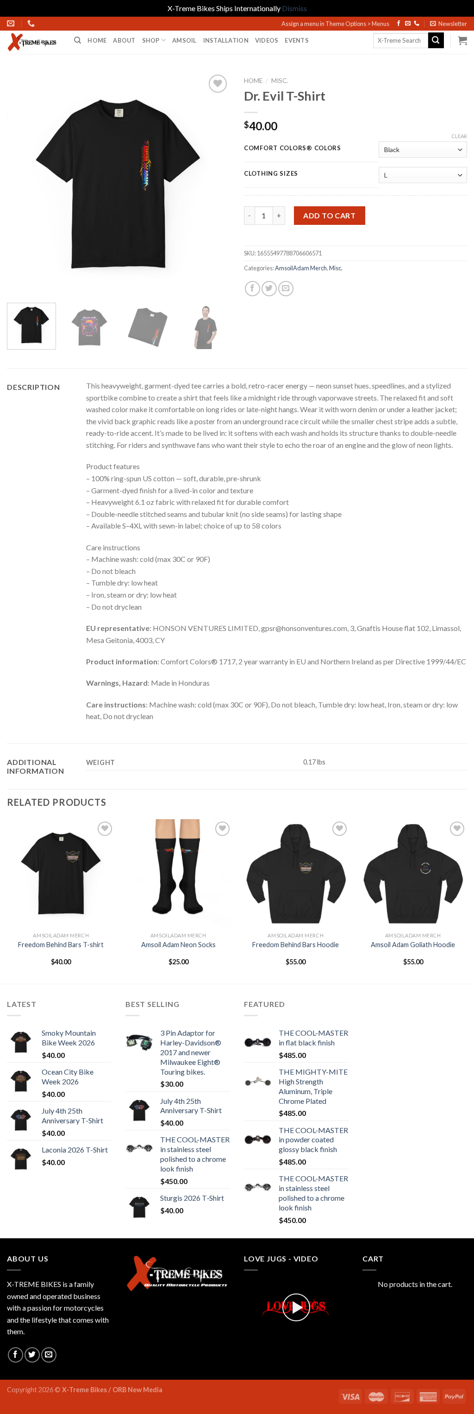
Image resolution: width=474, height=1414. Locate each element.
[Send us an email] (408, 23)
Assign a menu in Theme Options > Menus (335, 23)
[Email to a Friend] (285, 288)
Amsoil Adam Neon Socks (178, 945)
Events (297, 40)
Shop (151, 40)
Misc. (279, 80)
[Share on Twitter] (269, 288)
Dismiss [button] (294, 8)
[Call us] (416, 23)
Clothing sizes (271, 174)
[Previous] (23, 184)
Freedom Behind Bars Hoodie (295, 945)
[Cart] (462, 40)
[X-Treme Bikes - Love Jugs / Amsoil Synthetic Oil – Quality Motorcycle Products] (33, 42)
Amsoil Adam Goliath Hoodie (413, 945)
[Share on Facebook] (252, 288)
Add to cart (329, 215)
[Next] (214, 184)
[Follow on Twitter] (32, 1355)
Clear (459, 136)
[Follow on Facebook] (398, 23)
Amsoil (184, 40)
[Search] (77, 40)
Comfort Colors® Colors (292, 148)
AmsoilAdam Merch (301, 268)
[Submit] (436, 40)
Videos (267, 40)
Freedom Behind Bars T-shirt (61, 945)
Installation (226, 40)
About (124, 40)
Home (96, 40)
